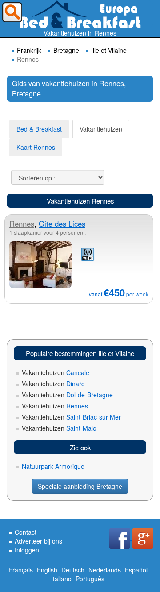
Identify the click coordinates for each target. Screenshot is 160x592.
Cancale (55, 372)
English (47, 569)
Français (20, 569)
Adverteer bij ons (38, 540)
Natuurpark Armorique (53, 466)
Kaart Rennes (35, 147)
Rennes (21, 223)
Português (90, 578)
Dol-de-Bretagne (67, 394)
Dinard (53, 383)
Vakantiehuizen (101, 128)
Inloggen (27, 549)
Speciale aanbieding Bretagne (80, 486)
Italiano (61, 578)
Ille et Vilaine (109, 50)
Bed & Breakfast (39, 128)
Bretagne (66, 50)
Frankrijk (29, 50)
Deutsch (72, 569)
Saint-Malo (59, 428)
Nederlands (104, 569)
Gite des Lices (62, 223)
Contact (25, 532)
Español (136, 569)
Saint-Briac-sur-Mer (71, 416)
